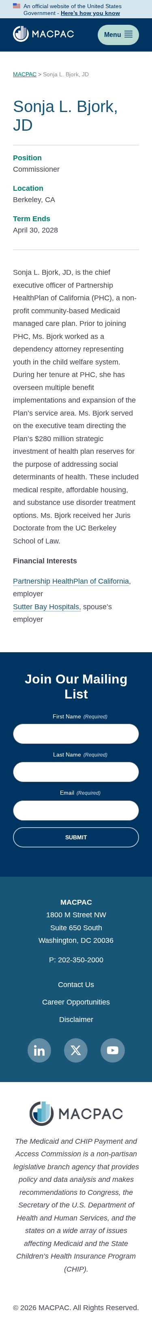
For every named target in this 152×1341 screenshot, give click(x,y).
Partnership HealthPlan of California (71, 581)
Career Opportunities (76, 1002)
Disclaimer (76, 1019)
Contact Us (76, 985)
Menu (112, 34)
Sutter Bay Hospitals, (47, 607)
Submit (76, 837)
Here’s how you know (90, 13)
